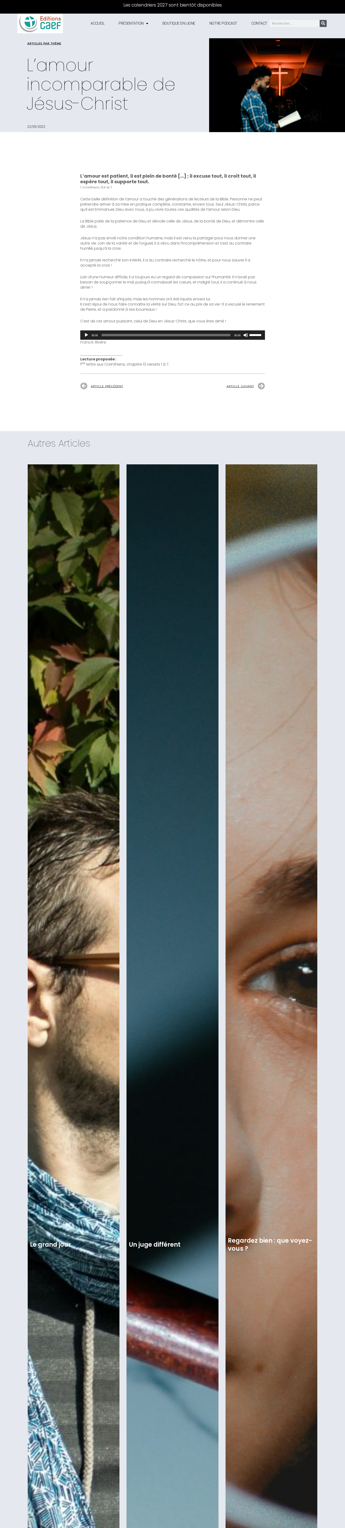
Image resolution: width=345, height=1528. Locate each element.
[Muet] (245, 335)
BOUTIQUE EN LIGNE (178, 23)
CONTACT (259, 23)
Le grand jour (50, 1244)
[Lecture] (86, 335)
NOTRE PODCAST (223, 23)
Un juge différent (154, 1244)
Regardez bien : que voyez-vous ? (270, 1244)
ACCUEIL (97, 23)
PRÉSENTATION (131, 23)
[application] (172, 335)
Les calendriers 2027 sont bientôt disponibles (172, 5)
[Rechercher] (323, 23)
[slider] (256, 334)
